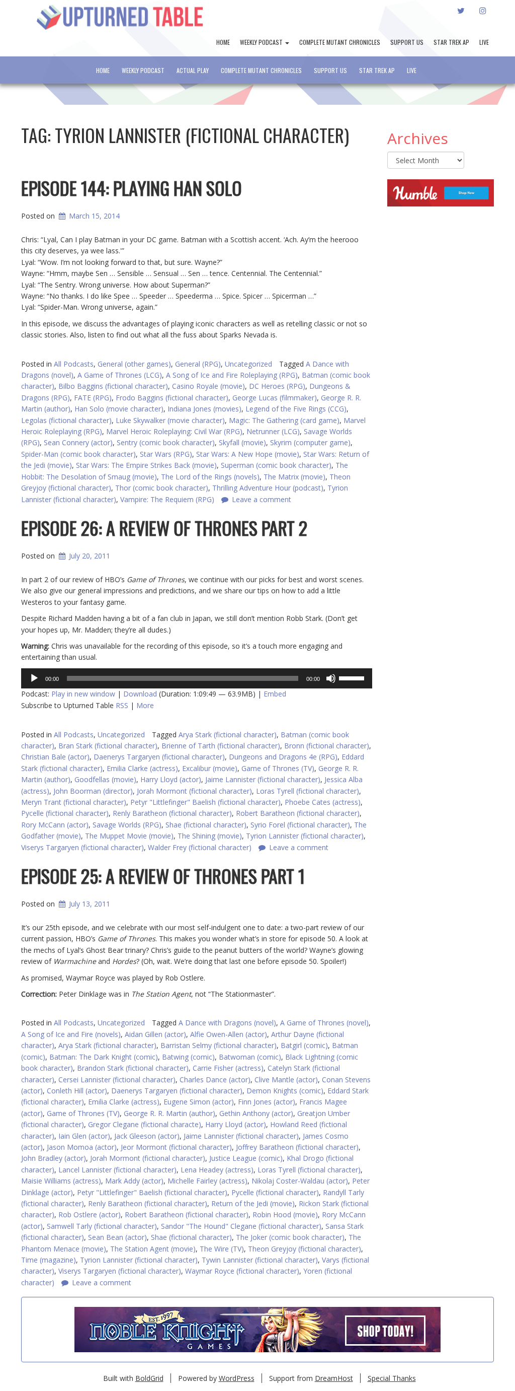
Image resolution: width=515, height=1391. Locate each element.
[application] (196, 678)
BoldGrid (149, 1378)
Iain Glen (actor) (84, 1136)
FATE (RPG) (93, 397)
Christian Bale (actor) (55, 756)
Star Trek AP (451, 42)
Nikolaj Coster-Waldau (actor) (299, 1181)
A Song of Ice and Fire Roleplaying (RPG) (232, 375)
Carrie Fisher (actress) (228, 1068)
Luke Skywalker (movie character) (170, 420)
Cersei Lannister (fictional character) (117, 1079)
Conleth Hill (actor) (77, 1090)
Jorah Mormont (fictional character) (194, 791)
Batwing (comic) (188, 1057)
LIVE (484, 42)
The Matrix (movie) (294, 476)
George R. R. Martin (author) (169, 1113)
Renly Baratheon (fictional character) (172, 813)
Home (223, 42)
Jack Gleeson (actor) (147, 1136)
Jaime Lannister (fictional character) (262, 779)
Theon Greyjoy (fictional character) (304, 1249)
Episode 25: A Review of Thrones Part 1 (163, 875)
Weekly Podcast (262, 42)
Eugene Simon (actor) (198, 1101)
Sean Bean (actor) (117, 1237)
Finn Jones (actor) (266, 1101)
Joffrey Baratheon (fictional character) (297, 1147)
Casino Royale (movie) (208, 386)
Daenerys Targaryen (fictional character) (159, 756)
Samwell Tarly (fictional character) (102, 1226)
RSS (122, 705)
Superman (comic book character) (276, 465)
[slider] (353, 677)
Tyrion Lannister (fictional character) (305, 836)
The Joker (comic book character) (290, 1237)
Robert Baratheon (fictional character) (298, 813)
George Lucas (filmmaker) (274, 397)
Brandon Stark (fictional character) (133, 1068)
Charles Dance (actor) (215, 1079)
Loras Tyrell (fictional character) (307, 791)
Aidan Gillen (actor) (155, 1034)
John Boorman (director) (93, 791)
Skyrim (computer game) (310, 442)
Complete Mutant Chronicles (339, 42)
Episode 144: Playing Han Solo (131, 187)
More (145, 705)
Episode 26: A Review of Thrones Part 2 (164, 527)
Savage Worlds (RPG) (127, 824)
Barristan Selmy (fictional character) (218, 1045)
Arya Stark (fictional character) (228, 734)
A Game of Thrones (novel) (324, 1022)
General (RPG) (198, 364)
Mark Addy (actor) (134, 1181)
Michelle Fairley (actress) (207, 1181)
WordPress (236, 1378)
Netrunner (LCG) (273, 431)
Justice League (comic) (246, 1158)
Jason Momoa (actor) (82, 1147)
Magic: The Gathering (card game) (284, 420)
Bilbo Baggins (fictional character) (113, 386)
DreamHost (334, 1378)
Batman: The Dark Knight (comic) (103, 1057)
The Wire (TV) (222, 1249)
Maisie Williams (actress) (61, 1181)
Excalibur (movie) (209, 768)
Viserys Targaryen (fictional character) (119, 1271)
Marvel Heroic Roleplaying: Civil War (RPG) (174, 431)
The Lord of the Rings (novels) (210, 476)
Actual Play (193, 70)
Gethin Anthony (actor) (256, 1113)
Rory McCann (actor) (55, 824)
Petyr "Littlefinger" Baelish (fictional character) (205, 802)
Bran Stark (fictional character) (107, 745)
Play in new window (83, 694)
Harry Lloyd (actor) (170, 779)
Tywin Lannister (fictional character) (260, 1260)
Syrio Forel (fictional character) (300, 824)
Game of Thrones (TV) (277, 768)
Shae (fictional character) (205, 824)
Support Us (406, 42)
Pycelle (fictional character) (65, 813)
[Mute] (331, 678)
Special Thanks (392, 1378)
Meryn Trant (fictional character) (73, 802)
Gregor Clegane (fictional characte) (144, 1124)
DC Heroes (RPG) (277, 386)
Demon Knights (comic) (284, 1090)
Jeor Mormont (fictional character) (176, 1147)
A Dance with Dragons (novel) (227, 1022)
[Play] (34, 678)
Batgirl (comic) (304, 1045)
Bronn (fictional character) (326, 745)
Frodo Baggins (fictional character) (172, 397)
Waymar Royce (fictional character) (242, 1271)
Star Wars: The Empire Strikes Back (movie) (146, 465)
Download (140, 694)
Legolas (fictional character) (66, 420)
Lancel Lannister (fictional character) (117, 1169)
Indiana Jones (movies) (204, 408)
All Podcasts (74, 364)
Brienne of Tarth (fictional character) (220, 745)
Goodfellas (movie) (105, 779)
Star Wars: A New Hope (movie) (247, 454)
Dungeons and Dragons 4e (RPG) (283, 756)
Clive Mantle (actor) (286, 1079)
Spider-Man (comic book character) (78, 454)
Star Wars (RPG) (166, 454)
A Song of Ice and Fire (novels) (71, 1034)
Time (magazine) (48, 1260)
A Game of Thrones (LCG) (119, 375)
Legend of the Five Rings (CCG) (296, 408)
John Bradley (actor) (53, 1158)
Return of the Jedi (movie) (253, 1203)
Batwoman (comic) (250, 1057)
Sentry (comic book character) (166, 442)
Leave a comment (101, 1282)
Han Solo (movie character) (118, 408)
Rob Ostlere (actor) (89, 1214)
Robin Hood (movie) (285, 1214)
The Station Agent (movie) (153, 1249)
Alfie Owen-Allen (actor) (228, 1034)
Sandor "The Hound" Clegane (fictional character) (241, 1226)
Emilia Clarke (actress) (142, 768)
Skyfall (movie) (242, 442)
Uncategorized (248, 364)
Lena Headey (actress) (217, 1169)
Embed (275, 694)
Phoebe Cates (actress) (323, 802)
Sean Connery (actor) (78, 442)
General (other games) (134, 364)
